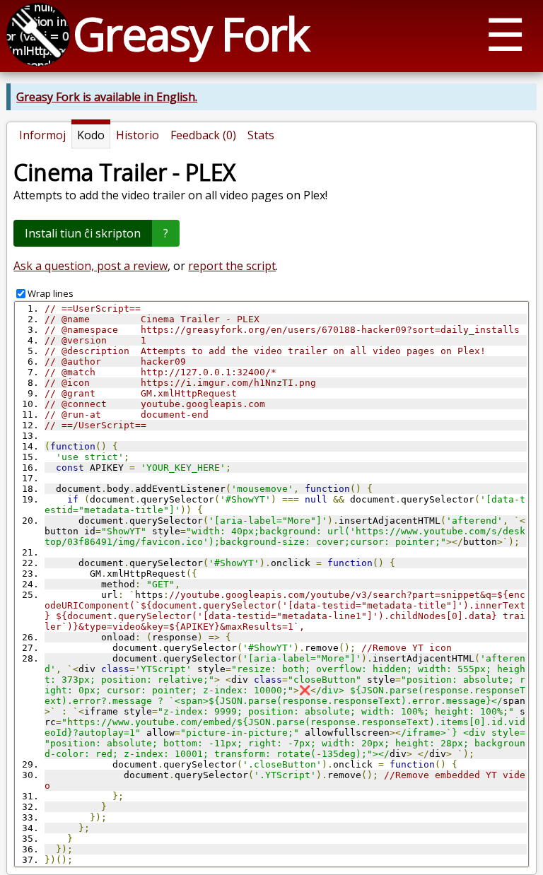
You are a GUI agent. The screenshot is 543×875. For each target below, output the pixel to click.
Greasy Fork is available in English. (106, 97)
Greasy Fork (190, 33)
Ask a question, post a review (90, 266)
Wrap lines (51, 293)
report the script (232, 266)
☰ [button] (505, 33)
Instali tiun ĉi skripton (83, 233)
